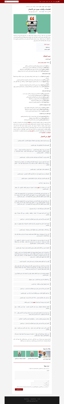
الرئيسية (49, 6)
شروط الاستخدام (26, 398)
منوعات (40, 1)
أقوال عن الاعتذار (47, 49)
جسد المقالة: (48, 47)
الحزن (37, 187)
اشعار (47, 1)
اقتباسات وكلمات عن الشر (42, 62)
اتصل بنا (39, 398)
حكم (49, 1)
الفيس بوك (31, 130)
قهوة (34, 302)
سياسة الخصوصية (33, 398)
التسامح (43, 132)
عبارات (54, 1)
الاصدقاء (49, 132)
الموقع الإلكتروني (46, 384)
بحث (6, 1)
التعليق (48, 370)
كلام (51, 1)
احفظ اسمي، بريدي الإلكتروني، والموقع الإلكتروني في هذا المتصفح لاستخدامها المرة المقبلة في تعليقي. (32, 386)
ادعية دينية (43, 1)
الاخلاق (29, 122)
